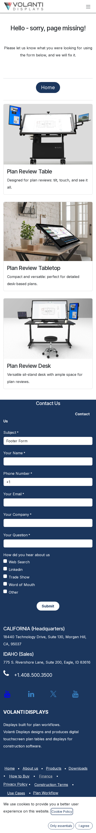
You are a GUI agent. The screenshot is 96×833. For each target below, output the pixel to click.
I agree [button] (84, 826)
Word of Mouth (22, 584)
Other (13, 592)
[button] (48, 606)
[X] (53, 694)
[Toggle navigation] (88, 6)
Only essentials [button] (61, 826)
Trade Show (19, 577)
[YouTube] (75, 694)
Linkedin (16, 569)
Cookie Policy (62, 811)
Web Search (19, 562)
